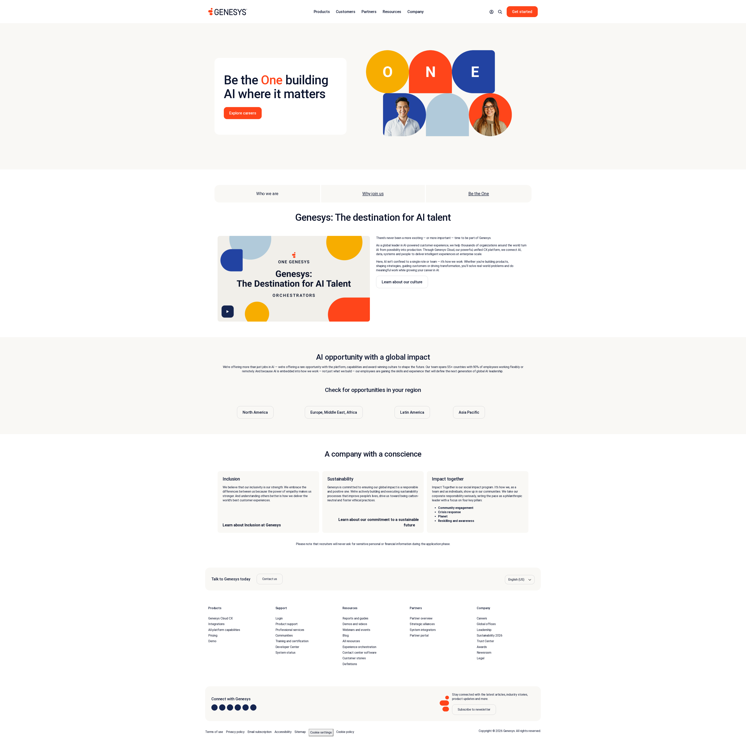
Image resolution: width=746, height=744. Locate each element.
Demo (212, 641)
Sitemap (300, 732)
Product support (286, 624)
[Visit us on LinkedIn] (214, 708)
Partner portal (419, 635)
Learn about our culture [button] (402, 282)
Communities (284, 635)
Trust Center (485, 641)
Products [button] (322, 11)
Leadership (484, 630)
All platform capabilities (224, 630)
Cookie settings (321, 732)
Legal (480, 658)
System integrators (423, 630)
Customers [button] (345, 11)
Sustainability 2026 (489, 635)
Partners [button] (369, 11)
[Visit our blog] (253, 708)
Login (279, 618)
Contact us (269, 579)
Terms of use (214, 732)
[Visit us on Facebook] (238, 708)
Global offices (486, 624)
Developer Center (287, 647)
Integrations (216, 624)
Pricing (212, 635)
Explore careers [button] (242, 113)
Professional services (289, 630)
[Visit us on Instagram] (222, 708)
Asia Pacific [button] (469, 412)
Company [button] (415, 11)
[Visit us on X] (230, 708)
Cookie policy (345, 732)
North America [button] (255, 412)
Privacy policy (235, 732)
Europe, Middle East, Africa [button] (333, 412)
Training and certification (292, 641)
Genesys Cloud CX (220, 618)
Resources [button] (392, 11)
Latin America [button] (412, 412)
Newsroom (484, 652)
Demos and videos (354, 624)
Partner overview (421, 618)
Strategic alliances (422, 624)
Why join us (372, 193)
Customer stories (354, 658)
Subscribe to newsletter (474, 709)
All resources (351, 641)
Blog (345, 635)
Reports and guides (355, 618)
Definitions (349, 664)
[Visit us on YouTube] (245, 708)
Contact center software (359, 652)
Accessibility (283, 732)
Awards (482, 647)
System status (285, 652)
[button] (491, 12)
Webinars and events (356, 630)
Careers (482, 618)
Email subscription (260, 732)
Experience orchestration (359, 647)
